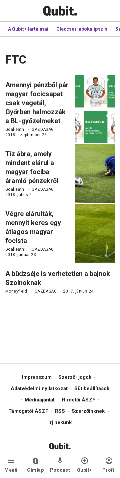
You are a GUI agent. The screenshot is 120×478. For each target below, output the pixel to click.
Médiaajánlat (40, 400)
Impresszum (37, 377)
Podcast (60, 470)
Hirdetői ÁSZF (78, 400)
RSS (60, 411)
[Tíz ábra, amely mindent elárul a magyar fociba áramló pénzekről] (95, 173)
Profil (109, 470)
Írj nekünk (60, 422)
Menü (10, 470)
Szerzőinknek (88, 411)
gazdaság (43, 129)
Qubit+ (84, 470)
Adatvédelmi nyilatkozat (39, 388)
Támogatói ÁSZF (28, 411)
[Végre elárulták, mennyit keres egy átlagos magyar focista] (95, 233)
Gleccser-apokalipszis (81, 29)
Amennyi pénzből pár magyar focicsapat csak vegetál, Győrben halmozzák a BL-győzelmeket (37, 103)
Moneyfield (16, 291)
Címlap (35, 470)
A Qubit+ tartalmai (28, 29)
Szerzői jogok (74, 377)
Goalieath (14, 129)
